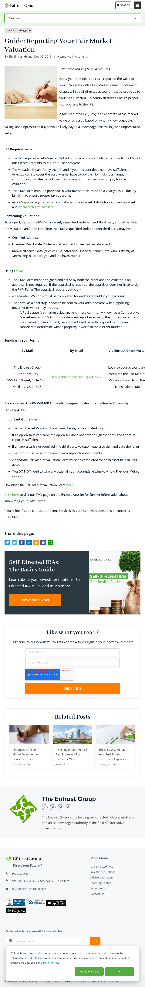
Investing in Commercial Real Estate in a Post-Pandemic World (71, 754)
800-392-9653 (20, 873)
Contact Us (97, 894)
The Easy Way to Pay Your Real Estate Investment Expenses (112, 754)
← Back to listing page (18, 30)
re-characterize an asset (35, 207)
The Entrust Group (20, 56)
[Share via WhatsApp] (50, 542)
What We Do (98, 888)
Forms (18, 271)
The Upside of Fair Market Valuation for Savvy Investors (25, 754)
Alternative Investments (72, 56)
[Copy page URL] (7, 542)
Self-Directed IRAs (101, 866)
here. (70, 485)
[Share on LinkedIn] (29, 542)
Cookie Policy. (50, 962)
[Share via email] (36, 542)
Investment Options (102, 872)
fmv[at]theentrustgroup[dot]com (76, 377)
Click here (12, 494)
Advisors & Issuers (102, 877)
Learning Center (100, 883)
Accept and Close (89, 971)
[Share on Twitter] (14, 542)
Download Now (35, 599)
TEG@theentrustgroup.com (29, 889)
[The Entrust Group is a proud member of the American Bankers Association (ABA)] (35, 902)
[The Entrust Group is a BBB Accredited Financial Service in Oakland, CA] (15, 902)
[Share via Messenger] (43, 542)
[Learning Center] (72, 18)
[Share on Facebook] (22, 542)
